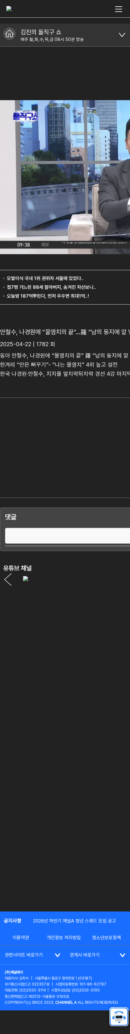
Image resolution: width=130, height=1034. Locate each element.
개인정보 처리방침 (64, 937)
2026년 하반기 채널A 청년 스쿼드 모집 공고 (74, 921)
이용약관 (21, 937)
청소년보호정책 (106, 937)
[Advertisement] (65, 837)
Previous (8, 579)
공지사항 (12, 921)
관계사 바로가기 (85, 955)
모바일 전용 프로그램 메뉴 (122, 35)
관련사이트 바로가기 (24, 955)
